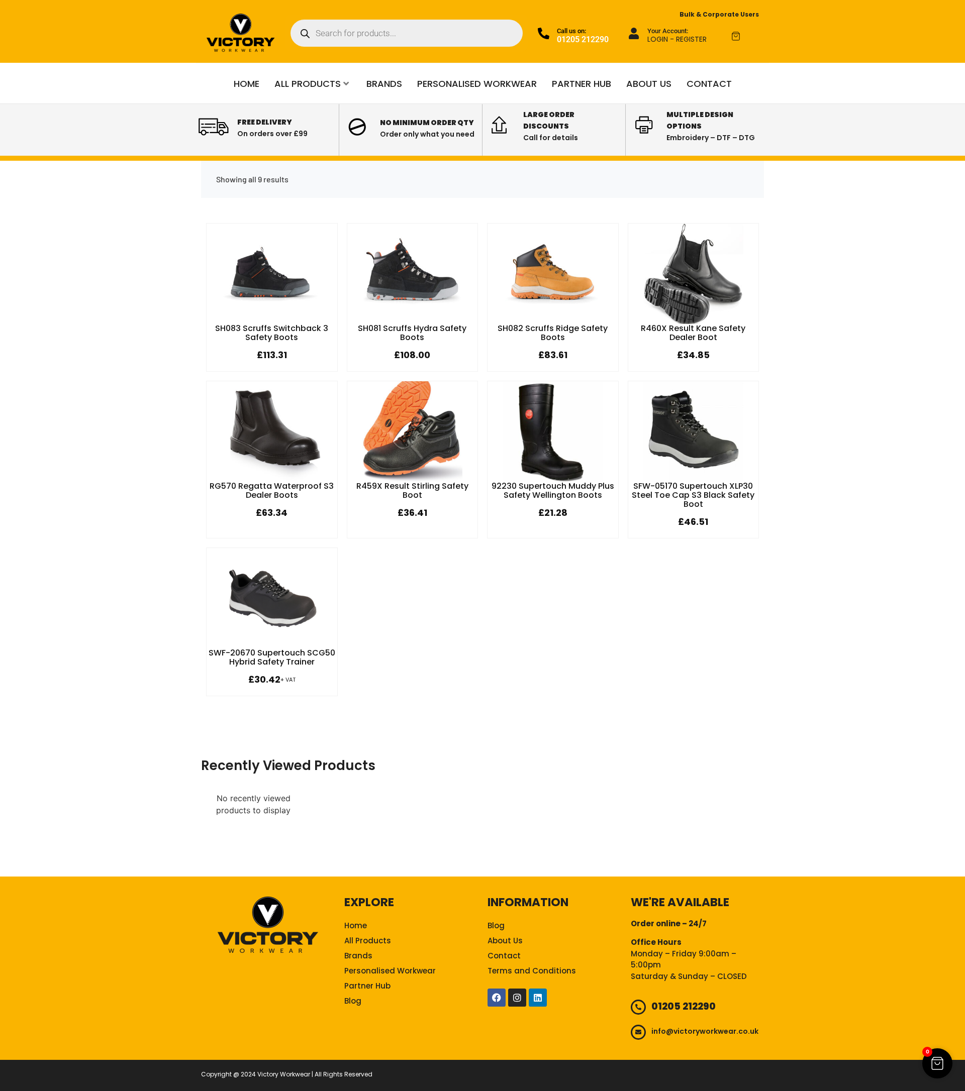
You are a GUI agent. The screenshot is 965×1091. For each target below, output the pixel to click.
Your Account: (667, 31)
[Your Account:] (634, 33)
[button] (937, 1063)
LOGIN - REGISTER (677, 39)
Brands (384, 83)
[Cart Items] (745, 36)
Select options (271, 322)
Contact (709, 83)
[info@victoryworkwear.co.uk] (638, 1032)
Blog (352, 1001)
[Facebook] (497, 998)
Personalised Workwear (477, 83)
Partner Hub (581, 83)
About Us (648, 83)
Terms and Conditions (532, 970)
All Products (307, 83)
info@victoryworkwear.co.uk (704, 1031)
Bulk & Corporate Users (719, 14)
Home (246, 83)
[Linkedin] (538, 998)
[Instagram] (517, 998)
